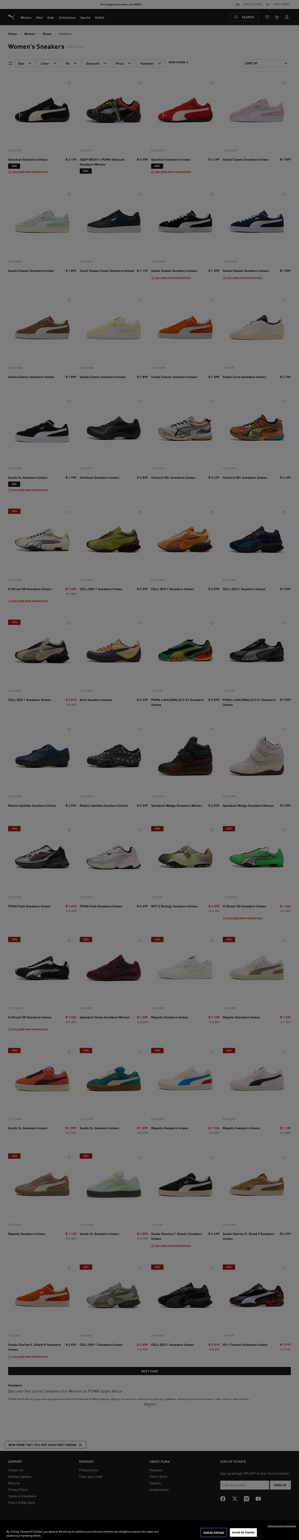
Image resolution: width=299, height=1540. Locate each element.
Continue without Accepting (282, 1526)
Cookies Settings (213, 1532)
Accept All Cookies (243, 1532)
